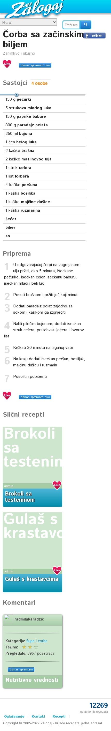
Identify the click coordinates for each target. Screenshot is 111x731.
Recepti (59, 716)
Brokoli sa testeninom (20, 497)
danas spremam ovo (35, 65)
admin (8, 486)
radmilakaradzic (29, 619)
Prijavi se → (94, 35)
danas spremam (21, 669)
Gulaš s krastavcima (47, 526)
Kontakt (38, 716)
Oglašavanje (14, 716)
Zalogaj (35, 9)
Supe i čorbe (36, 641)
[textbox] (71, 25)
